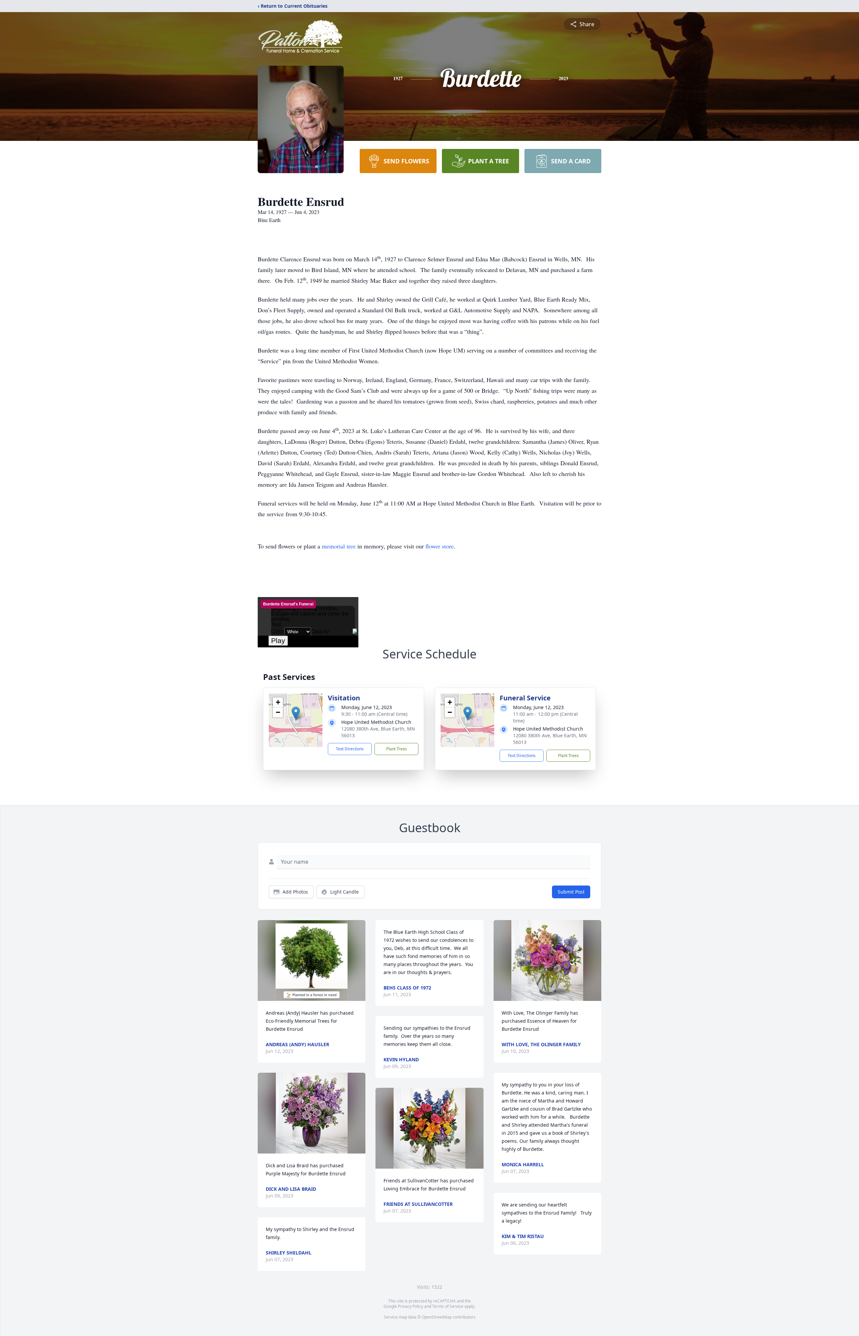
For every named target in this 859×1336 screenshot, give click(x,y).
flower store (439, 546)
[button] (296, 713)
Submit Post (571, 892)
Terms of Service (447, 1306)
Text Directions (350, 749)
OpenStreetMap (437, 1317)
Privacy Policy (410, 1306)
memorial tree (339, 546)
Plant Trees (396, 749)
